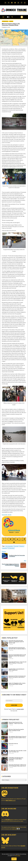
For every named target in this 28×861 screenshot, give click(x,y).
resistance (4, 548)
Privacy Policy (17, 855)
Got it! (14, 858)
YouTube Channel (20, 17)
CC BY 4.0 (14, 829)
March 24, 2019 (6, 27)
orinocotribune (14, 530)
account (11, 800)
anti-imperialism (9, 546)
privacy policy (20, 709)
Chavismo (21, 546)
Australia (16, 546)
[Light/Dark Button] (8, 17)
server (9, 819)
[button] (3, 17)
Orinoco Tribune (15, 827)
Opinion (11, 21)
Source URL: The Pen (6, 514)
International (5, 21)
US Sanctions (11, 548)
